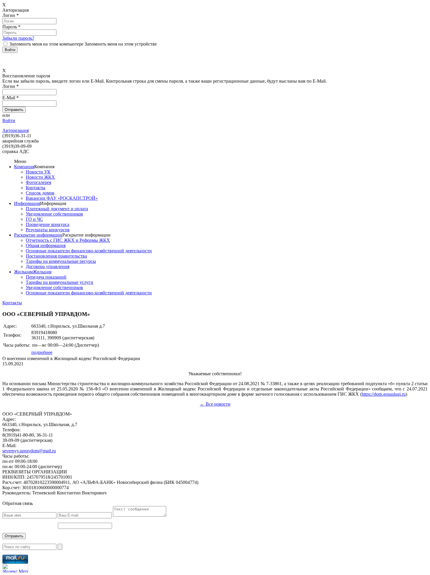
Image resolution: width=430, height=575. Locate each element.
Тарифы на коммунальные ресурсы (61, 261)
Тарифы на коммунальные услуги (59, 282)
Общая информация (46, 245)
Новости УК (38, 171)
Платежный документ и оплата (57, 208)
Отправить (14, 536)
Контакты (35, 187)
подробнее (41, 352)
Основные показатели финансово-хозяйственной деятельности (89, 250)
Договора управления (47, 266)
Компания (24, 166)
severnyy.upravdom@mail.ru (29, 450)
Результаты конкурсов (48, 229)
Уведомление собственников (54, 213)
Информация (27, 203)
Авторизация (15, 130)
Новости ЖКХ (40, 177)
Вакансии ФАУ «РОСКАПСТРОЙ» (62, 198)
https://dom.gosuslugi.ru (384, 394)
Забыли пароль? (18, 38)
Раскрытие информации (38, 234)
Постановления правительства (56, 255)
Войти (8, 120)
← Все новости (215, 404)
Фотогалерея (38, 182)
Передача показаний (46, 277)
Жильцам (23, 271)
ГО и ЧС (34, 219)
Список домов (40, 192)
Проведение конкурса (47, 224)
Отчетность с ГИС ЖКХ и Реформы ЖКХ (68, 240)
